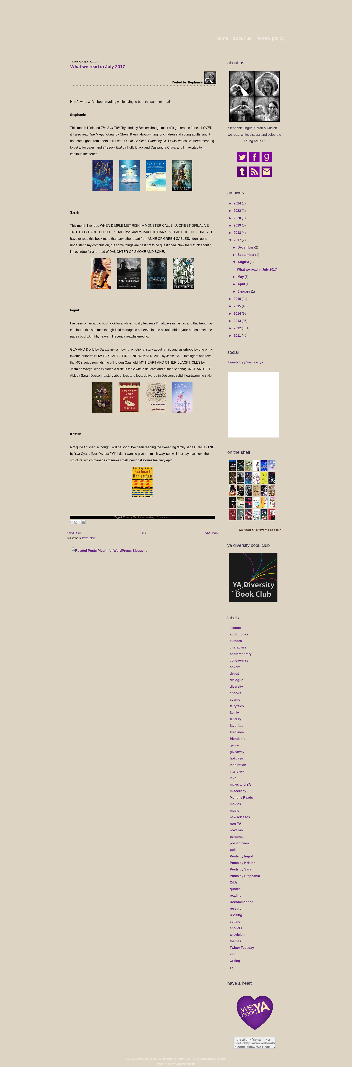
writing (235, 961)
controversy (239, 660)
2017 (238, 240)
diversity (236, 686)
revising (236, 915)
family (234, 712)
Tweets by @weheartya (245, 362)
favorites (236, 725)
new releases (240, 817)
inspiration (238, 765)
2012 (238, 328)
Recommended (241, 902)
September (246, 254)
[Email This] (72, 522)
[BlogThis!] (76, 522)
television (237, 934)
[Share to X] (80, 522)
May (241, 277)
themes (235, 941)
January (244, 291)
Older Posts (211, 532)
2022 (238, 210)
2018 (238, 232)
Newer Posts (74, 532)
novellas (236, 830)
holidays (236, 758)
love (233, 778)
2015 (238, 306)
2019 (238, 225)
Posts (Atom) (89, 538)
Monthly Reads (241, 797)
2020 (238, 218)
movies (235, 804)
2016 (238, 299)
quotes (235, 889)
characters (238, 647)
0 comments (163, 517)
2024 (238, 203)
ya (231, 967)
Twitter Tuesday (242, 947)
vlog (233, 954)
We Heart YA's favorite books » (260, 529)
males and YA (240, 784)
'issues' (236, 628)
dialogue (236, 680)
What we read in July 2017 (97, 66)
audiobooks (239, 634)
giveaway (237, 752)
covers (235, 667)
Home (143, 532)
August (244, 262)
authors (236, 641)
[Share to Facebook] (83, 522)
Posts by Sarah (241, 869)
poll (232, 850)
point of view (239, 843)
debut (234, 673)
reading (150, 517)
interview (237, 771)
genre (234, 745)
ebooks (235, 693)
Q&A (233, 882)
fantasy (235, 719)
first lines (237, 732)
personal (236, 836)
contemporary (241, 654)
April (242, 284)
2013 (238, 321)
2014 (238, 313)
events (235, 699)
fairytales (237, 706)
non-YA (235, 823)
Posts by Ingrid (241, 856)
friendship (237, 739)
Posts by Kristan (242, 863)
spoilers (236, 928)
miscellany (238, 791)
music (234, 810)
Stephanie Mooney (185, 1064)
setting (235, 921)
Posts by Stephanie (133, 517)
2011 (238, 335)
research (236, 908)
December (246, 247)
